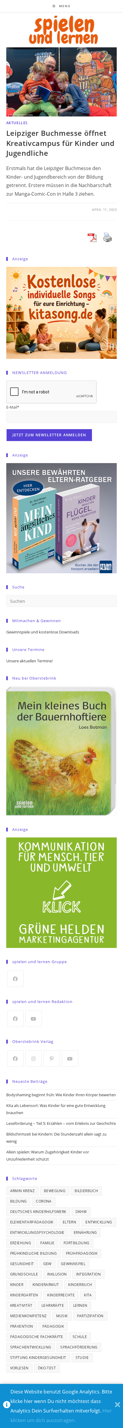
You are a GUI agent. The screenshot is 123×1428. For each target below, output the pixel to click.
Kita (88, 1295)
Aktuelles (17, 122)
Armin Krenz (22, 1190)
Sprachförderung (78, 1347)
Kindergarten (24, 1295)
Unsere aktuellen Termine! (29, 661)
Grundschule (24, 1274)
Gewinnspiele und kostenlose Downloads (42, 632)
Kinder (16, 1284)
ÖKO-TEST (47, 1368)
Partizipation (90, 1315)
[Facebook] (15, 979)
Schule (80, 1336)
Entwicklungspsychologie (37, 1232)
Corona (43, 1201)
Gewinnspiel (73, 1263)
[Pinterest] (52, 1058)
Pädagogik (53, 1326)
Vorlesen (19, 1368)
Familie (47, 1242)
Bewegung (54, 1190)
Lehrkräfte (52, 1305)
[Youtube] (33, 1018)
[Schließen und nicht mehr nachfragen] (117, 1406)
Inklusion (57, 1274)
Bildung (18, 1201)
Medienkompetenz (28, 1315)
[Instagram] (33, 1058)
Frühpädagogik (81, 1253)
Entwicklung (98, 1222)
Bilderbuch (86, 1190)
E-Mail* (12, 407)
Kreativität (21, 1305)
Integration (88, 1274)
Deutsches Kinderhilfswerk (38, 1211)
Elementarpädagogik (31, 1222)
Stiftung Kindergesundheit (38, 1357)
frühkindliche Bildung (33, 1253)
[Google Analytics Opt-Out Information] (6, 1406)
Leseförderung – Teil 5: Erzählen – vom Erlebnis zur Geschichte (61, 1123)
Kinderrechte (61, 1295)
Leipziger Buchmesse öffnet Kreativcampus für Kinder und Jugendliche (60, 143)
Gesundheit (22, 1263)
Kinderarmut (46, 1284)
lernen (80, 1305)
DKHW (81, 1211)
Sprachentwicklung (30, 1347)
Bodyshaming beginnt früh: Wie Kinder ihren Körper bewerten (61, 1094)
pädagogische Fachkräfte (36, 1336)
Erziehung (20, 1242)
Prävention (21, 1326)
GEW (47, 1263)
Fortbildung (76, 1242)
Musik (62, 1315)
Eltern (69, 1222)
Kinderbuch (80, 1284)
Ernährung (85, 1232)
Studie (82, 1357)
